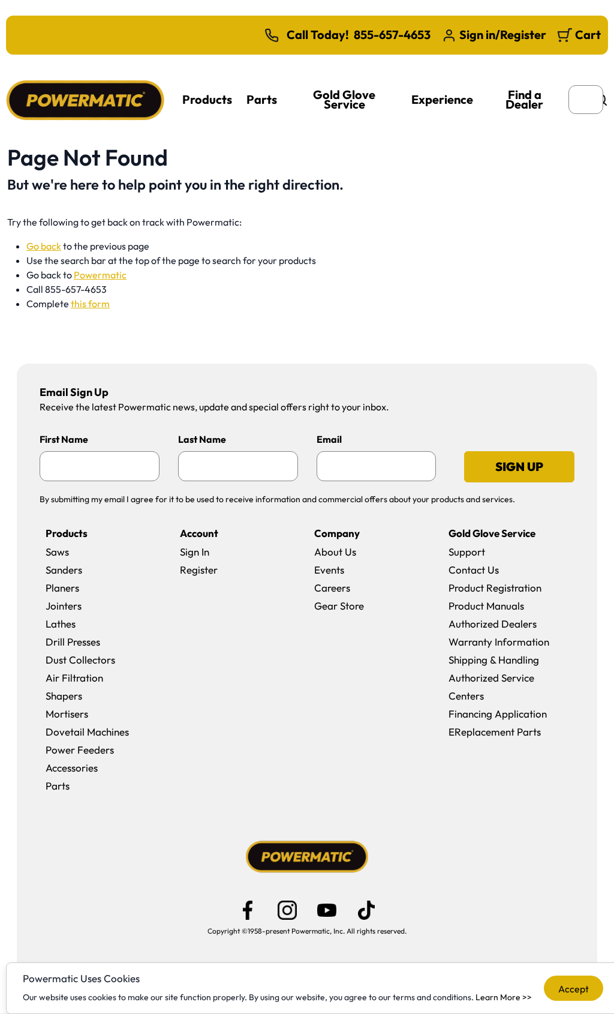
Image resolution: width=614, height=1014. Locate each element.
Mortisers (67, 713)
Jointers (64, 605)
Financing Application (498, 713)
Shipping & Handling (494, 659)
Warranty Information (499, 641)
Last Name (202, 439)
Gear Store (339, 605)
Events (329, 569)
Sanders (64, 569)
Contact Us (474, 569)
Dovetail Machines (87, 731)
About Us (335, 551)
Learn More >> (503, 997)
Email (329, 439)
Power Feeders (80, 749)
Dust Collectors (80, 659)
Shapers (64, 695)
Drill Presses (73, 641)
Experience (442, 99)
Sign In (194, 551)
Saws (57, 551)
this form (90, 304)
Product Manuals (486, 605)
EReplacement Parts (495, 731)
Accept (573, 989)
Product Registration (495, 587)
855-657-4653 (392, 35)
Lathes (61, 623)
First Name (64, 439)
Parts (261, 99)
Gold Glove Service (344, 99)
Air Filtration (74, 677)
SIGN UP (519, 466)
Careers (332, 587)
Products (207, 99)
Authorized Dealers (493, 623)
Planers (62, 587)
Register (199, 569)
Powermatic (100, 275)
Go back (43, 246)
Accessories (72, 767)
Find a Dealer (524, 99)
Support (467, 551)
